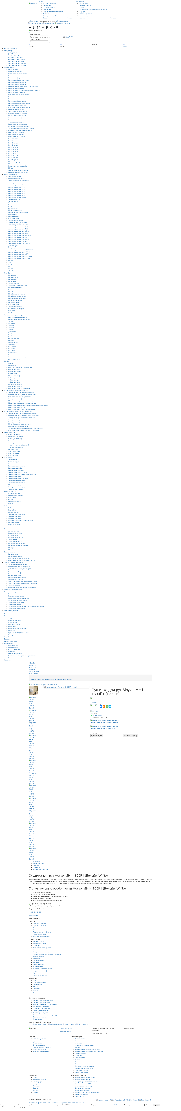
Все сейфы (12, 365)
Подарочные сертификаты (13, 590)
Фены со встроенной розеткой (18, 445)
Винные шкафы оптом (16, 88)
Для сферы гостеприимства (17, 285)
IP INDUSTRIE (33, 673)
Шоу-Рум (82, 11)
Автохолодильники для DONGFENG (20, 250)
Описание (36, 861)
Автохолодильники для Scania (18, 239)
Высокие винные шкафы (16, 132)
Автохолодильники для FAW (18, 225)
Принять (156, 1105)
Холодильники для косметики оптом (20, 422)
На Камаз (11, 350)
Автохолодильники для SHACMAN (20, 256)
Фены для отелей (14, 443)
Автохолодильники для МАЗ (18, 233)
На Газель (11, 348)
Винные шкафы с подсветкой (18, 172)
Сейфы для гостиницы (16, 378)
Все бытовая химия (15, 556)
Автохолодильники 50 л (16, 193)
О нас (41, 1)
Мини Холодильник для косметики (20, 424)
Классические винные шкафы (18, 97)
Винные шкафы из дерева (17, 105)
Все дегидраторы (14, 55)
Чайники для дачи (14, 516)
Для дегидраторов (14, 575)
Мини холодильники (15, 300)
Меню (6, 614)
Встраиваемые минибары (17, 298)
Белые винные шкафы (16, 134)
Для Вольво (12, 334)
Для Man (11, 329)
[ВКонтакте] (101, 706)
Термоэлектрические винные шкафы (21, 128)
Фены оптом (12, 441)
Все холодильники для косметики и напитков (23, 415)
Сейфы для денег (14, 382)
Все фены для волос (15, 436)
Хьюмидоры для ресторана (17, 472)
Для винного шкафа (15, 573)
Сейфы (6, 361)
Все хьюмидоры (13, 462)
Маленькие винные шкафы (17, 116)
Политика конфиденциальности (39, 1103)
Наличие (36, 865)
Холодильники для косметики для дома (22, 420)
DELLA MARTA (34, 671)
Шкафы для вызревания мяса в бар (20, 401)
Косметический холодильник (18, 426)
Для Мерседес (13, 342)
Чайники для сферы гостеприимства (21, 520)
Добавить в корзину (130, 736)
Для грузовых (12, 204)
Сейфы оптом (13, 374)
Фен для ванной (13, 453)
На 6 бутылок (12, 139)
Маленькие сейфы (14, 376)
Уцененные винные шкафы (17, 124)
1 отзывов (93, 702)
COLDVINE (32, 665)
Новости (82, 18)
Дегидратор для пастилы (16, 59)
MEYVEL (32, 663)
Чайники (7, 506)
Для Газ (11, 336)
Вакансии (46, 14)
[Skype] (110, 706)
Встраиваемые (13, 216)
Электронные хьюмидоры (17, 487)
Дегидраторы (8, 50)
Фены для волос (9, 432)
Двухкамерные (13, 202)
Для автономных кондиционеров (19, 569)
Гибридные (12, 281)
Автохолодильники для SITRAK (19, 258)
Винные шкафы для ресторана (19, 103)
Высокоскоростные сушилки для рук (45, 1015)
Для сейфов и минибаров (17, 577)
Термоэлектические (15, 306)
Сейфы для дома (14, 380)
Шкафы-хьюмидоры (15, 485)
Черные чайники (14, 525)
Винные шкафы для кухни (17, 84)
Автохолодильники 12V (41, 1006)
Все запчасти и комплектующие (19, 566)
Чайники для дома (14, 518)
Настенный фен (13, 455)
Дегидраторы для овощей (17, 63)
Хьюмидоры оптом (14, 476)
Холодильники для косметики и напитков (18, 411)
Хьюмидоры (8, 457)
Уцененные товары (10, 592)
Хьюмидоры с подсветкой (17, 480)
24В (9, 267)
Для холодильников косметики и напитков (22, 583)
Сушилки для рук (10, 491)
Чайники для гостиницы (16, 514)
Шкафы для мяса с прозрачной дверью (22, 409)
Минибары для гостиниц (16, 294)
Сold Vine (11, 311)
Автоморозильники (14, 183)
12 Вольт (11, 321)
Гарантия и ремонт (85, 16)
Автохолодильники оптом (17, 197)
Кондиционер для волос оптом (19, 545)
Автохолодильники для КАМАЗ (18, 231)
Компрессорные (13, 218)
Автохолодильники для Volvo (18, 241)
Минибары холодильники (17, 296)
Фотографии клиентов (40, 869)
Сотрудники (47, 9)
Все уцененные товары (16, 596)
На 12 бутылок (13, 147)
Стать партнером (85, 5)
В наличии (97, 715)
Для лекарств (12, 208)
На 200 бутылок (13, 160)
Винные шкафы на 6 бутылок (43, 1000)
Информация (13, 645)
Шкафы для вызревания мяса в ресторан (22, 403)
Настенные (12, 497)
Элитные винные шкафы (16, 120)
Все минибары (13, 277)
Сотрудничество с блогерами (53, 11)
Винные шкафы (9, 67)
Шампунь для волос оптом (17, 550)
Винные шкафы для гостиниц (18, 80)
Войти (71, 37)
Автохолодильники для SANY (18, 254)
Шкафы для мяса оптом (16, 407)
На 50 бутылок (13, 157)
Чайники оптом (13, 522)
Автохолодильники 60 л (16, 195)
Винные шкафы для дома (17, 101)
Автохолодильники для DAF (17, 237)
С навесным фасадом (16, 122)
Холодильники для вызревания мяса (16, 390)
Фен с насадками (14, 451)
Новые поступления (11, 611)
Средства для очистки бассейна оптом (21, 560)
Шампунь (11, 548)
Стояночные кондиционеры (17, 357)
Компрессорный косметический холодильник (23, 430)
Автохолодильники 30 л (16, 189)
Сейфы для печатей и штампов (19, 388)
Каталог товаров (9, 48)
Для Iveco (11, 327)
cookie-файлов (118, 1105)
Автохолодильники (10, 174)
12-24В (10, 271)
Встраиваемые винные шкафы (18, 95)
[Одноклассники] (104, 706)
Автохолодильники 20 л (16, 187)
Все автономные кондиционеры (19, 319)
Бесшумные (12, 279)
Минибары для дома (15, 292)
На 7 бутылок (12, 141)
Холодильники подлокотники (18, 212)
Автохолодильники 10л (16, 185)
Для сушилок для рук (15, 579)
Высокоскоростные (14, 501)
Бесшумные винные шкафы (17, 74)
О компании (47, 5)
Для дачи (11, 206)
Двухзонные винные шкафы (17, 111)
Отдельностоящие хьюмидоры (19, 464)
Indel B (10, 313)
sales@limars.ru (34, 21)
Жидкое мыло (13, 539)
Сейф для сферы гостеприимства (20, 367)
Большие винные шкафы (16, 76)
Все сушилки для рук (15, 495)
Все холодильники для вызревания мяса (22, 394)
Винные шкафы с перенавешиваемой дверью (24, 90)
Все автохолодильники (16, 178)
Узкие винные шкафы (15, 118)
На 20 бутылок (13, 151)
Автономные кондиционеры (13, 315)
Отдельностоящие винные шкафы (20, 130)
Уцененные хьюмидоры (16, 608)
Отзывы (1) (36, 867)
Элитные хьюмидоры (15, 489)
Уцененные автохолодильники (18, 598)
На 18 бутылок (13, 149)
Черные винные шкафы (16, 136)
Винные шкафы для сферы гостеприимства (23, 86)
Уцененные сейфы (14, 604)
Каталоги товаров (49, 7)
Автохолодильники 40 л (16, 191)
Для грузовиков (13, 338)
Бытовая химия (9, 552)
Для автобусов (13, 246)
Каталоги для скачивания (41, 936)
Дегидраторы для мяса (16, 61)
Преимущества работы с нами (53, 16)
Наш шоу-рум (37, 984)
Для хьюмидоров (14, 585)
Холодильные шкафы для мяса (19, 399)
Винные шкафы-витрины (16, 92)
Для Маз (11, 340)
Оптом (10, 290)
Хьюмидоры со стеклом (16, 483)
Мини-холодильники (15, 210)
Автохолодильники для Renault (19, 243)
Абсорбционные (13, 302)
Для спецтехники (14, 359)
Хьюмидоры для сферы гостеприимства (22, 474)
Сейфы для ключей (15, 386)
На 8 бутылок (12, 143)
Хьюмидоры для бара (15, 468)
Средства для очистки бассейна (19, 558)
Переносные (12, 214)
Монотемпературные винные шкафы (21, 162)
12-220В (11, 269)
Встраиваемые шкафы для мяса (19, 397)
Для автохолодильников (16, 571)
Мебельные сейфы (15, 384)
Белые (10, 504)
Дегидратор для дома (15, 57)
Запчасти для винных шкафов (18, 126)
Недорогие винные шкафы (17, 113)
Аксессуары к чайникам (16, 527)
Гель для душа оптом (15, 537)
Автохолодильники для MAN (18, 229)
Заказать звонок (34, 918)
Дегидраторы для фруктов (17, 65)
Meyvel (10, 168)
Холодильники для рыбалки (17, 222)
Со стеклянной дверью (16, 308)
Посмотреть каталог (97, 709)
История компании (49, 3)
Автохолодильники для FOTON (19, 252)
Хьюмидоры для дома (16, 470)
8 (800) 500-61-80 (62, 21)
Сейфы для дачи (14, 369)
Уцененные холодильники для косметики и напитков (26, 606)
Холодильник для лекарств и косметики (22, 418)
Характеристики (38, 863)
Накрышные (12, 353)
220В (10, 264)
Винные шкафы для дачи (17, 82)
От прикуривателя (14, 248)
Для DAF (11, 325)
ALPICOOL (32, 667)
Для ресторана (13, 283)
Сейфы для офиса (14, 371)
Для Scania (12, 332)
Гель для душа (13, 535)
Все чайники (12, 510)
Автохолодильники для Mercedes (19, 235)
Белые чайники (13, 512)
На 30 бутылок (13, 155)
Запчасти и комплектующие (13, 562)
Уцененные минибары (16, 602)
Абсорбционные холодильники (19, 181)
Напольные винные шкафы (17, 166)
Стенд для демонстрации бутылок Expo (22, 587)
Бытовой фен (13, 449)
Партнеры (82, 7)
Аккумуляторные (14, 199)
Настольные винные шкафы (18, 99)
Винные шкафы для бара (17, 78)
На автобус (12, 346)
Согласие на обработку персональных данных (68, 1103)
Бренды (69, 18)
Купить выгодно (96, 736)
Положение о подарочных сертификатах (93, 9)
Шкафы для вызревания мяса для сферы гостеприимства (28, 405)
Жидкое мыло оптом (15, 541)
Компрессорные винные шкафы (19, 107)
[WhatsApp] (107, 706)
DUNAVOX (32, 669)
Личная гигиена (9, 529)
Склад (45, 18)
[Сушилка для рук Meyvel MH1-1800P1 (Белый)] (33, 691)
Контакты (113, 18)
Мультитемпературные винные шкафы (21, 164)
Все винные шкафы (15, 71)
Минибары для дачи (15, 288)
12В (9, 262)
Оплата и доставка (85, 14)
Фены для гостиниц (15, 439)
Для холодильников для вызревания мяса (22, 581)
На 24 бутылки (13, 153)
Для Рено (11, 344)
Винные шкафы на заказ (16, 109)
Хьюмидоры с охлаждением (18, 478)
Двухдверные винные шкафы (18, 170)
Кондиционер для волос (16, 543)
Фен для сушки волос (15, 447)
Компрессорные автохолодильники (45, 1004)
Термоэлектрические (15, 220)
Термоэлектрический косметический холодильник (25, 428)
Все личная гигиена (15, 533)
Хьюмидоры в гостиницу (16, 466)
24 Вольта (11, 323)
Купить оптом (83, 3)
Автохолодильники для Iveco (18, 227)
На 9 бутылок (12, 145)
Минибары (8, 273)
